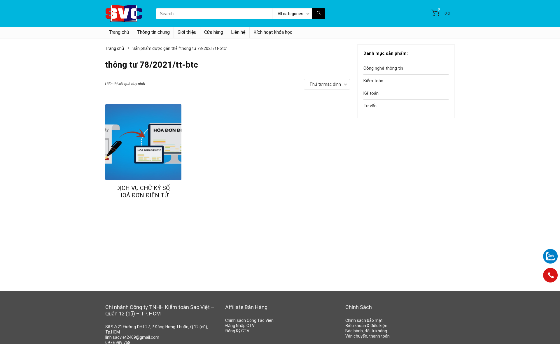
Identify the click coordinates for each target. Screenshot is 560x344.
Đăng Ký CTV (237, 331)
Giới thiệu (187, 32)
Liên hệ (238, 32)
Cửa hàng (213, 32)
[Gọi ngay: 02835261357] (550, 277)
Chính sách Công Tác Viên (249, 320)
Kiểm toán (373, 80)
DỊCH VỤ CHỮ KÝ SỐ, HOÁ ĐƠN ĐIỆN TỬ (143, 192)
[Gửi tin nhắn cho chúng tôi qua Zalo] (550, 256)
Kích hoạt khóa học (273, 32)
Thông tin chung (153, 32)
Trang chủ (119, 32)
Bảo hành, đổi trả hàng (366, 331)
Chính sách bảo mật (364, 320)
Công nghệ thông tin (383, 68)
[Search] (318, 13)
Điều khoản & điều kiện (366, 325)
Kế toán (371, 93)
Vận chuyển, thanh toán (367, 336)
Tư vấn (370, 105)
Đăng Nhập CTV (240, 325)
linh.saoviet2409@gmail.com (132, 337)
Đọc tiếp (143, 206)
